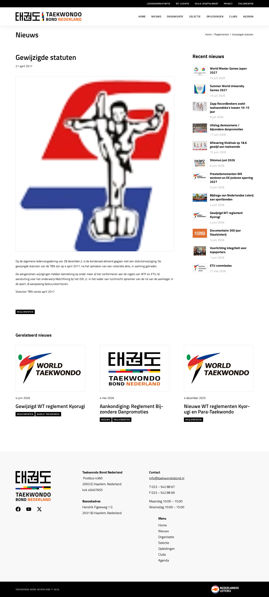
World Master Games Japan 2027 (228, 71)
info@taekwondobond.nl (166, 478)
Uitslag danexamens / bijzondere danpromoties (226, 127)
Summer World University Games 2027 (227, 88)
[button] (244, 335)
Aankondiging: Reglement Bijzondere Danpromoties (131, 408)
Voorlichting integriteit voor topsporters (228, 250)
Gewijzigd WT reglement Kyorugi (226, 215)
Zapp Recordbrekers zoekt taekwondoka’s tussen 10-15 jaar (229, 108)
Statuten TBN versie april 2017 (35, 291)
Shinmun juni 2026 (222, 160)
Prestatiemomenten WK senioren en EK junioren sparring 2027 (231, 178)
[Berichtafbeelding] (200, 71)
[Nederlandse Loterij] (225, 589)
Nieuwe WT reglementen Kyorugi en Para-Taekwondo (217, 408)
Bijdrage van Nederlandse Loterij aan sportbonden (231, 197)
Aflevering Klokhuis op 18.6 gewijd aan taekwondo (228, 145)
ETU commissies (221, 266)
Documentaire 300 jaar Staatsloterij (225, 233)
